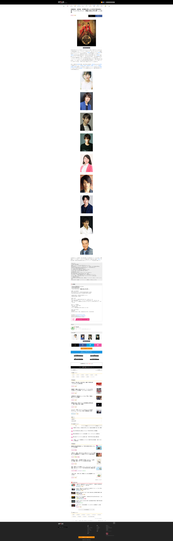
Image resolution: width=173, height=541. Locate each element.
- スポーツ (88, 532)
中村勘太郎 (79, 516)
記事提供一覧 (107, 526)
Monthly (97, 425)
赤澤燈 (92, 65)
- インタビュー (98, 527)
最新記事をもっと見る (98, 479)
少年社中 (88, 52)
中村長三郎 (84, 516)
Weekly (86, 425)
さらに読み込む (86, 509)
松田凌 (85, 65)
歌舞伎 (73, 514)
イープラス (72, 520)
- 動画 (97, 525)
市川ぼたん (88, 514)
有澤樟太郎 (88, 65)
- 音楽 (88, 525)
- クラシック (88, 528)
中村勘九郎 (99, 514)
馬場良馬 (99, 65)
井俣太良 (93, 64)
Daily (76, 425)
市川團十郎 (78, 514)
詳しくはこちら (79, 319)
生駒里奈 (81, 65)
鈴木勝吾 (72, 66)
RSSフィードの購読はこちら (86, 348)
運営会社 (107, 525)
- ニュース (97, 526)
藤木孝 (75, 66)
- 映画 (88, 533)
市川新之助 (83, 514)
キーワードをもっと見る (98, 518)
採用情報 (107, 528)
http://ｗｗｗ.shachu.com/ (81, 315)
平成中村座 (74, 516)
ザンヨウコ (95, 65)
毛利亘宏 (78, 64)
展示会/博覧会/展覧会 (91, 516)
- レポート (97, 528)
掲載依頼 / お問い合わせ (109, 527)
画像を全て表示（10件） (87, 47)
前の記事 (74, 369)
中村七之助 (94, 514)
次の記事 (99, 369)
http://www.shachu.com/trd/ (80, 314)
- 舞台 (88, 526)
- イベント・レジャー (89, 527)
